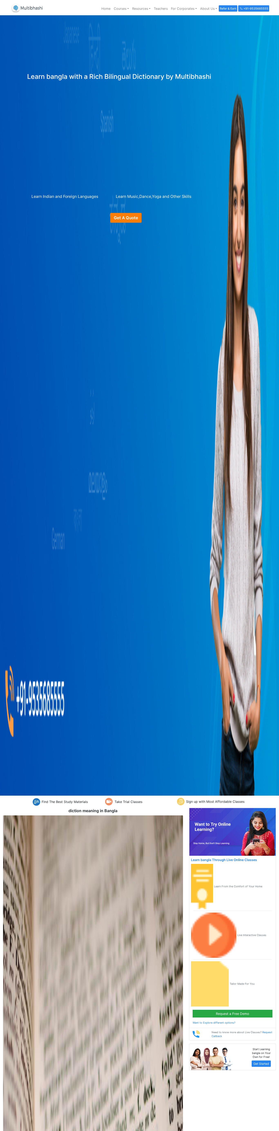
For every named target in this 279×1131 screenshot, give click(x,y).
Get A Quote (126, 217)
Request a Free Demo (232, 1014)
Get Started (261, 1063)
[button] (121, 8)
